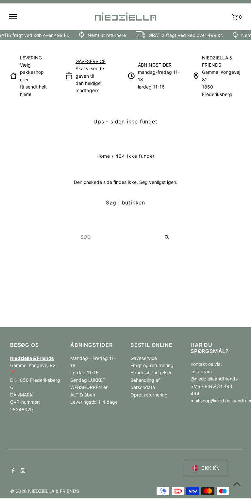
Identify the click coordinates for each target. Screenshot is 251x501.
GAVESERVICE (90, 61)
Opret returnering (149, 394)
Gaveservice (143, 358)
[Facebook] (12, 471)
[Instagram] (22, 471)
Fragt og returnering (152, 365)
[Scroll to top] (237, 484)
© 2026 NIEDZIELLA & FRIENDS (44, 491)
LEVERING (31, 57)
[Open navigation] (48, 16)
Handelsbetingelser (151, 372)
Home (103, 156)
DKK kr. (210, 468)
